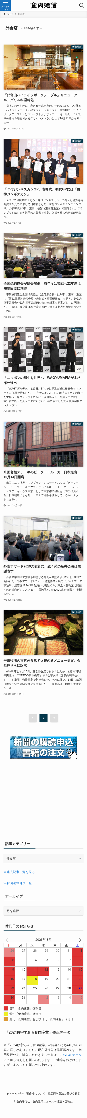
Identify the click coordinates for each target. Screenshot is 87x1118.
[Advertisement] (43, 804)
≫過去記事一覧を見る (19, 872)
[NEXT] (79, 939)
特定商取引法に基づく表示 (64, 1093)
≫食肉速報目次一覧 (18, 883)
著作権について (35, 1093)
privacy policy (15, 1093)
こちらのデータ (71, 1055)
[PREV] (8, 939)
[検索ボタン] (81, 5)
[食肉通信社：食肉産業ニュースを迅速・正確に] (44, 5)
